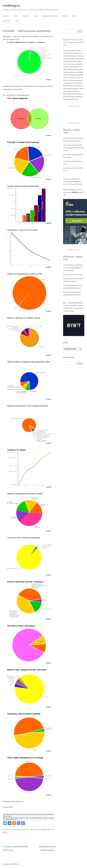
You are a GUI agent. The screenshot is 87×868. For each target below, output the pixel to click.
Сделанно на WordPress (11, 864)
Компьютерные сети (50, 16)
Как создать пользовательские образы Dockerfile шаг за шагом (73, 147)
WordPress (7, 21)
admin (5, 832)
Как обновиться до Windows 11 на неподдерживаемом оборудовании (73, 267)
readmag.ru (11, 5)
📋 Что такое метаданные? (72, 274)
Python (65, 16)
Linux (35, 16)
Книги (74, 16)
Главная (6, 16)
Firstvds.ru (66, 179)
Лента (15, 16)
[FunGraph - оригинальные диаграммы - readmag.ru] (18, 823)
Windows (25, 16)
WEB (16, 21)
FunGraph (7, 36)
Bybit (65, 303)
